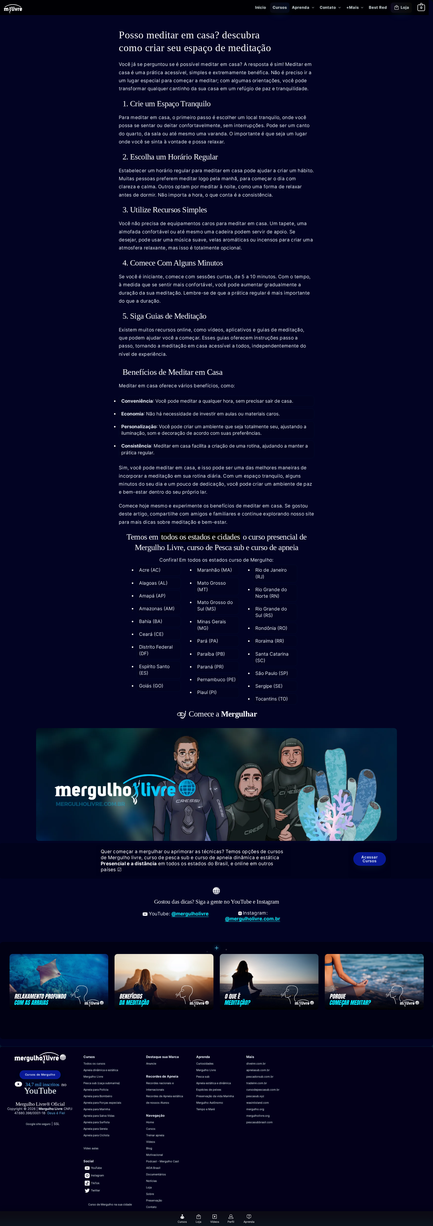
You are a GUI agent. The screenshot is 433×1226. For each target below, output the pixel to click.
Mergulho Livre (93, 1076)
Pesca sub (202, 1076)
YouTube (40, 1091)
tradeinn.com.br (256, 1083)
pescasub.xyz (255, 1096)
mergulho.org (255, 1109)
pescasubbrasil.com (259, 1122)
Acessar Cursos (369, 859)
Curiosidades (204, 1063)
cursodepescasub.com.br (262, 1089)
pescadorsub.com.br (259, 1076)
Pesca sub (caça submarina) (101, 1083)
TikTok (95, 1183)
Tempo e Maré (205, 1109)
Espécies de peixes (208, 1089)
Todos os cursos (94, 1063)
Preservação (154, 1200)
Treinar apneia (155, 1135)
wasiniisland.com (257, 1102)
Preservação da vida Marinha (215, 1096)
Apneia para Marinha (96, 1109)
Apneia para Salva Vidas (99, 1115)
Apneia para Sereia (95, 1128)
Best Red (378, 7)
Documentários (156, 1174)
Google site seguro (38, 1124)
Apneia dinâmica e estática (100, 1070)
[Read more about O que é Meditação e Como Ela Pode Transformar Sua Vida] (269, 981)
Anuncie (151, 1063)
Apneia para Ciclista (96, 1135)
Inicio (260, 7)
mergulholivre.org (258, 1115)
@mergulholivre (189, 914)
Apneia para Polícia (95, 1089)
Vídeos (150, 1142)
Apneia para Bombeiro (97, 1096)
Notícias (151, 1181)
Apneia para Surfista (96, 1122)
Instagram (97, 1175)
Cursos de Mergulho (40, 1074)
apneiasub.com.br (258, 1070)
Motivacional (154, 1155)
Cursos (280, 7)
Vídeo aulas (90, 1148)
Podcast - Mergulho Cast (162, 1161)
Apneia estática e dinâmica (213, 1083)
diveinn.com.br (256, 1063)
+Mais (352, 7)
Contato (328, 7)
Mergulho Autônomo (209, 1102)
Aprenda (300, 7)
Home (150, 1122)
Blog (149, 1148)
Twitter (95, 1190)
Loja (405, 7)
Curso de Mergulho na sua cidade (110, 1204)
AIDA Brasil (153, 1168)
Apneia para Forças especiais (102, 1102)
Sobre (150, 1194)
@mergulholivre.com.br (252, 919)
